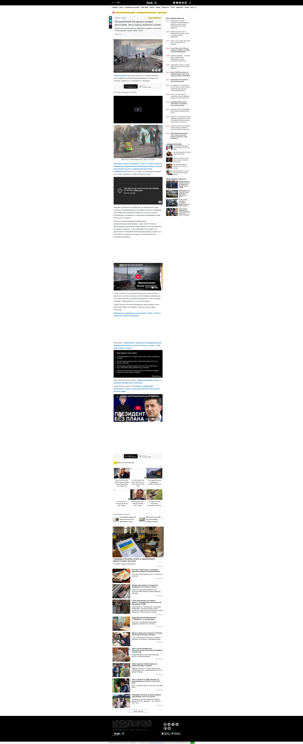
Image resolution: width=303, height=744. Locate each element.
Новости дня (162, 12)
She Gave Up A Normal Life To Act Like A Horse (122, 503)
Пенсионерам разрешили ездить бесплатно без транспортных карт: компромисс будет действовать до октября (137, 366)
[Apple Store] (166, 733)
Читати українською (154, 18)
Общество (165, 7)
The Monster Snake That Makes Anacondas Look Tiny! (154, 503)
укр (113, 2)
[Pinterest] (186, 3)
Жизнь (152, 7)
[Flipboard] (183, 3)
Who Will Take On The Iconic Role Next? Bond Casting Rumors (181, 172)
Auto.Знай (144, 7)
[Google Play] (176, 733)
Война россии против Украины (125, 12)
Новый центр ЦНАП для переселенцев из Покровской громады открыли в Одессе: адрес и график (138, 371)
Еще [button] (192, 7)
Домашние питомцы (132, 7)
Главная (115, 7)
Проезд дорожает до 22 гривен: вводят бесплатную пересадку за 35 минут (138, 357)
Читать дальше (138, 711)
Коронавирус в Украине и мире (146, 12)
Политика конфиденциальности (120, 729)
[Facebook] (110, 17)
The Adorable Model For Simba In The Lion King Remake (180, 166)
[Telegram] (174, 3)
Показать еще (156, 376)
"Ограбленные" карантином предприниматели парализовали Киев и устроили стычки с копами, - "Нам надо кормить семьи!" (138, 345)
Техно (173, 7)
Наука (187, 7)
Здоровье (179, 7)
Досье (121, 7)
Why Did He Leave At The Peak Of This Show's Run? (138, 503)
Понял (192, 742)
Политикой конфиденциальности (156, 742)
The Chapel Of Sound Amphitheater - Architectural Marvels (154, 482)
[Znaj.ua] (151, 2)
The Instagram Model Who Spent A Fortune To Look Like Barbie (181, 147)
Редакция (138, 729)
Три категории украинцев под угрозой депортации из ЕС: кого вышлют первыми (137, 362)
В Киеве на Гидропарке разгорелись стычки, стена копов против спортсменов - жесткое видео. (137, 388)
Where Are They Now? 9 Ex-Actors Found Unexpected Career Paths (181, 160)
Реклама (132, 729)
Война (158, 7)
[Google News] (177, 724)
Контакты (145, 729)
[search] (190, 2)
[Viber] (177, 3)
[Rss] (180, 3)
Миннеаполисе (121, 75)
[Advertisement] (138, 250)
